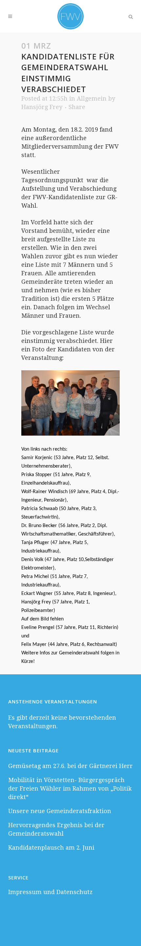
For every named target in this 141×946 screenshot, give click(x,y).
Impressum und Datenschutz (50, 892)
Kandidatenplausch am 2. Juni (51, 847)
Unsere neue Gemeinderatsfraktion (59, 811)
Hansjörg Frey (41, 107)
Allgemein (92, 98)
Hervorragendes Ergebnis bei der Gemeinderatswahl (56, 829)
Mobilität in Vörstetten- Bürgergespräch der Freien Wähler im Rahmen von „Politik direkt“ (70, 788)
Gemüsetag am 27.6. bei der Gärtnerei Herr (70, 765)
